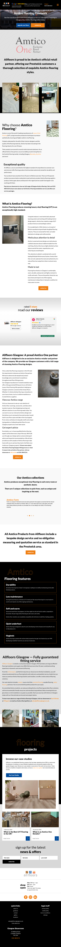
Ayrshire (38, 154)
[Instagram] (30, 897)
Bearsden (32, 154)
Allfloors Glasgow (7, 663)
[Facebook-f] (26, 897)
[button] (27, 515)
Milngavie (7, 701)
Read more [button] (35, 332)
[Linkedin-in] (35, 897)
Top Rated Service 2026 (16, 6)
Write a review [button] (16, 328)
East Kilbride (55, 698)
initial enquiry (12, 672)
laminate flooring (38, 682)
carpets (20, 682)
